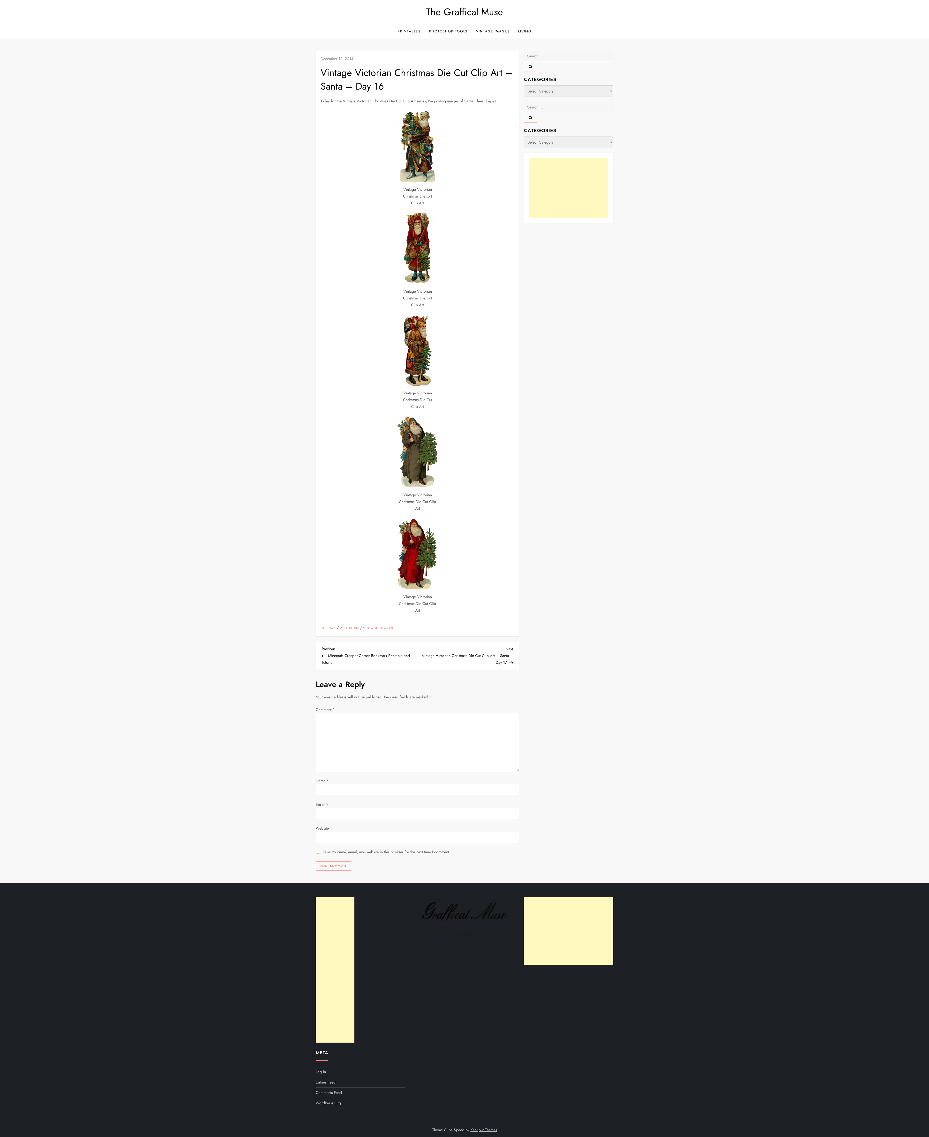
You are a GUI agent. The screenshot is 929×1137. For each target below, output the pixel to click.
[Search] (530, 66)
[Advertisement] (568, 188)
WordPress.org (328, 1103)
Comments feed (329, 1092)
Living (525, 31)
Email (322, 804)
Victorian (349, 628)
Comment (325, 709)
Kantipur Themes (484, 1130)
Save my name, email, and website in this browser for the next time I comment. (386, 852)
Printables (409, 31)
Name (322, 781)
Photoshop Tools (448, 31)
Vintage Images (493, 31)
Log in (321, 1072)
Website (322, 828)
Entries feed (326, 1082)
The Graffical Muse (464, 12)
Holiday (328, 628)
